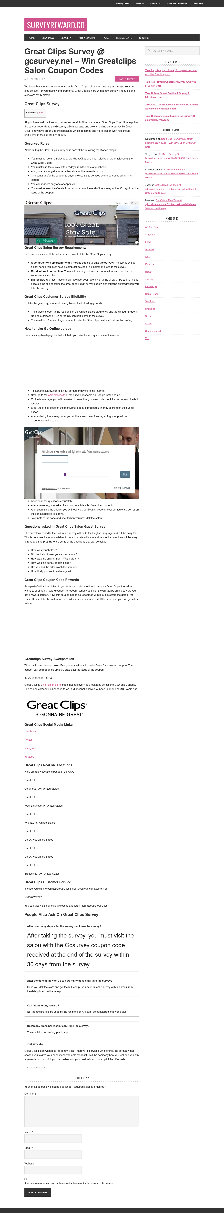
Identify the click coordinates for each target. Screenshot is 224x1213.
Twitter (28, 739)
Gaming (149, 249)
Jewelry (149, 279)
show (40, 112)
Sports (148, 323)
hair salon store (52, 684)
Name (28, 1132)
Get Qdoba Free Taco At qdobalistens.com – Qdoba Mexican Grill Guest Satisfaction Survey (170, 188)
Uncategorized (153, 331)
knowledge (151, 286)
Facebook (30, 731)
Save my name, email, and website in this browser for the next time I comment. (69, 1183)
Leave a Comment (127, 78)
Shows (149, 316)
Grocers (149, 264)
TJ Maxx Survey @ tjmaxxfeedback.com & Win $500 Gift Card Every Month (171, 158)
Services (150, 301)
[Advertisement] (81, 364)
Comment (30, 1093)
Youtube (29, 756)
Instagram (30, 748)
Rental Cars (151, 293)
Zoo (147, 338)
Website (29, 1163)
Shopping (44, 1067)
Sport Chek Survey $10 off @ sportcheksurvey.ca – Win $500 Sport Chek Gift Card (170, 142)
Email (28, 1148)
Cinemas (150, 234)
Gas (147, 256)
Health (148, 271)
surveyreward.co (56, 25)
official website (56, 395)
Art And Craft (152, 227)
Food (148, 241)
